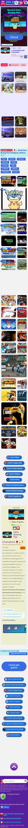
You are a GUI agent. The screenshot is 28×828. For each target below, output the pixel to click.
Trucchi (4, 165)
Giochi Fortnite (14, 696)
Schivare (5, 162)
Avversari (5, 168)
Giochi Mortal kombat (14, 491)
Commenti (14, 65)
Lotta (13, 165)
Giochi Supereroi (14, 496)
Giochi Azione (14, 707)
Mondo (16, 172)
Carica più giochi (14, 666)
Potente (14, 168)
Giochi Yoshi (14, 713)
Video (23, 65)
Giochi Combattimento (15, 485)
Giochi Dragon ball (15, 463)
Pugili (13, 162)
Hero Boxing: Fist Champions (12, 822)
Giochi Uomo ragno (14, 718)
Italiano (6, 807)
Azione (12, 159)
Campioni (21, 159)
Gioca (14, 37)
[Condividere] (25, 56)
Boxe (4, 159)
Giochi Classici (14, 701)
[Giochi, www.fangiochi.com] (10, 3)
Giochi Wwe (14, 479)
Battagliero (5, 172)
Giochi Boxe (14, 457)
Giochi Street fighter (14, 468)
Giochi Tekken (14, 474)
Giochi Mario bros (14, 679)
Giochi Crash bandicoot (14, 685)
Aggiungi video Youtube (18, 653)
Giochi (4, 65)
